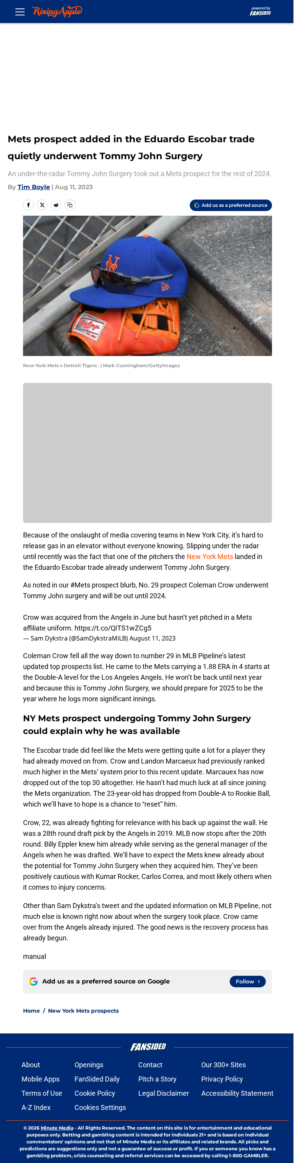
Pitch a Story (157, 1079)
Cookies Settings (100, 1107)
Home (31, 1010)
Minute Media (57, 1128)
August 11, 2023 (152, 638)
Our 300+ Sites (223, 1065)
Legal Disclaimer (163, 1093)
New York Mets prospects (83, 1010)
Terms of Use (42, 1093)
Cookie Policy (95, 1093)
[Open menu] (20, 11)
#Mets (80, 585)
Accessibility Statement (237, 1093)
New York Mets (210, 556)
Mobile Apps (41, 1079)
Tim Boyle (34, 187)
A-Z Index (36, 1107)
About (31, 1065)
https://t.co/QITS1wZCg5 (113, 628)
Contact (150, 1065)
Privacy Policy (222, 1079)
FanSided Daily (97, 1079)
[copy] (70, 205)
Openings (89, 1065)
